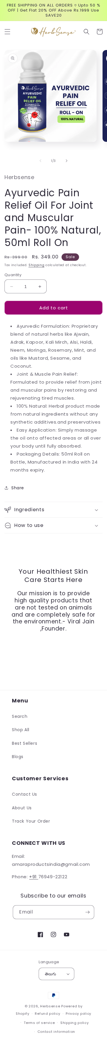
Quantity (12, 275)
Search (20, 716)
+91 (33, 877)
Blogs (17, 757)
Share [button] (17, 488)
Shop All (20, 730)
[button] (7, 31)
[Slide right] (66, 160)
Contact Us (24, 794)
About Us (22, 808)
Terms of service (39, 1022)
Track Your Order (31, 821)
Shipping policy (74, 1022)
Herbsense (50, 1006)
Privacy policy (78, 1013)
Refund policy (47, 1013)
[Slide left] (40, 160)
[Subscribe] (87, 912)
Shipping (37, 265)
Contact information (56, 1031)
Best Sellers (24, 743)
